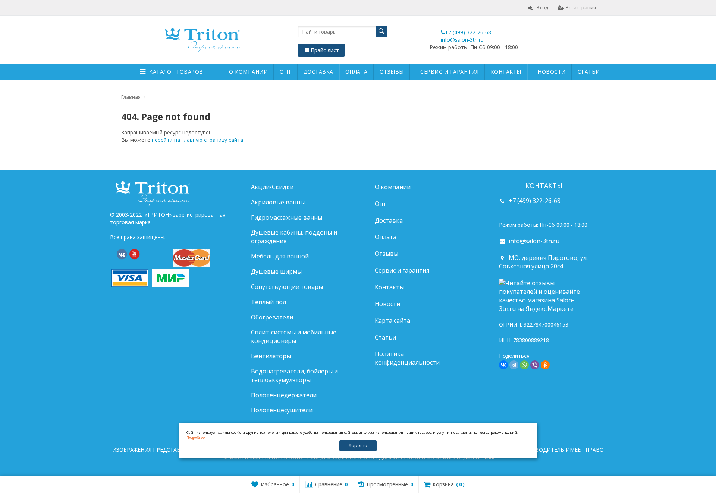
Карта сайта (392, 321)
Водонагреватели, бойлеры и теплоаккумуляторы (294, 375)
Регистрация (581, 7)
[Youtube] (134, 254)
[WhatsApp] (524, 364)
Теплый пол (268, 302)
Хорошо (358, 445)
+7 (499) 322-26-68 (468, 32)
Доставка (318, 71)
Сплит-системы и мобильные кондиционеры (293, 336)
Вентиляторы (271, 356)
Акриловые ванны (278, 202)
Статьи (589, 71)
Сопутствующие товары (287, 287)
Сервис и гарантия (449, 71)
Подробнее (195, 437)
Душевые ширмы (276, 271)
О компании (248, 71)
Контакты (506, 71)
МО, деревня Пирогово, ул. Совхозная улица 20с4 (543, 262)
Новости (552, 71)
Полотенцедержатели (284, 395)
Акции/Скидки (272, 187)
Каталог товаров (176, 71)
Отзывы (392, 71)
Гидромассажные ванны (286, 217)
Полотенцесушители (282, 410)
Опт (286, 71)
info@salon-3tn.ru (462, 39)
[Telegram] (513, 364)
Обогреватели (272, 317)
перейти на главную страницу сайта (197, 139)
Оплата (356, 71)
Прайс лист (325, 50)
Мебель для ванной (280, 256)
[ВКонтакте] (122, 254)
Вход (542, 7)
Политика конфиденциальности (407, 358)
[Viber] (534, 364)
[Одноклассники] (545, 364)
